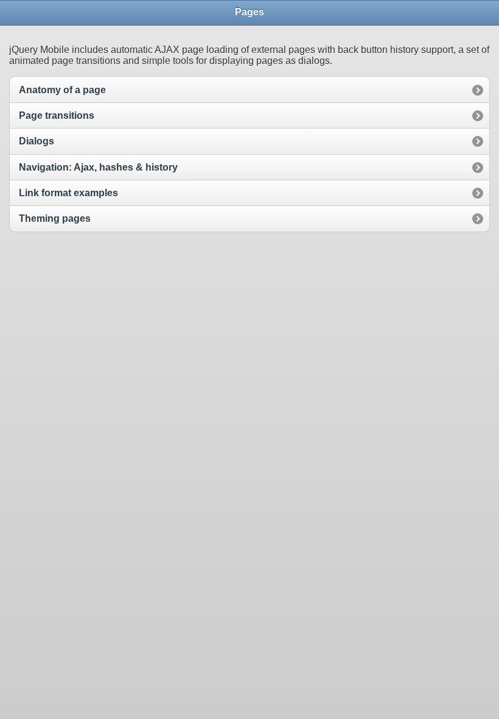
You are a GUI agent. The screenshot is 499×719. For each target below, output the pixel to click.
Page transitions (56, 115)
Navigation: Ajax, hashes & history (98, 167)
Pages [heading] (249, 12)
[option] (249, 89)
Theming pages (55, 218)
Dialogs (36, 141)
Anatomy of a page (62, 90)
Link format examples (68, 193)
